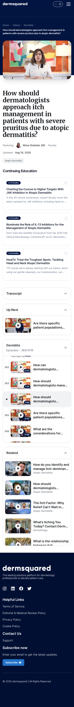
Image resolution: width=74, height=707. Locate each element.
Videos (16, 25)
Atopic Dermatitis (13, 160)
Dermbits (28, 25)
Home (6, 25)
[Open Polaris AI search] (58, 4)
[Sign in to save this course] (66, 183)
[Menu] (68, 4)
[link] (37, 194)
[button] (37, 325)
